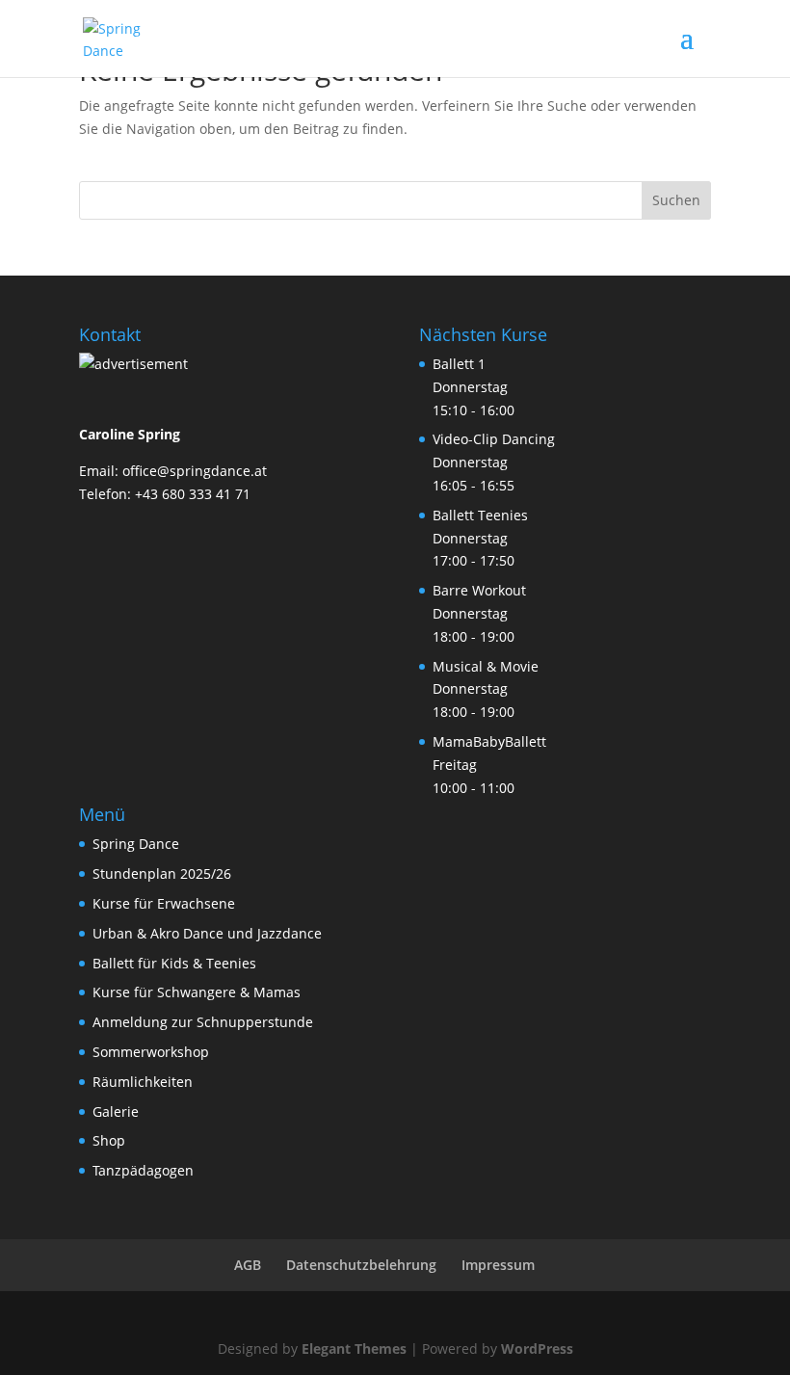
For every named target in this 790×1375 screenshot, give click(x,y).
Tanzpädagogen (143, 1170)
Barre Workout (479, 590)
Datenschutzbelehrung (361, 1265)
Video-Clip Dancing (494, 439)
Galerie (115, 1111)
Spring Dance (135, 843)
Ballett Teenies (480, 515)
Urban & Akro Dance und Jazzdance (207, 933)
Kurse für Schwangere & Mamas (196, 992)
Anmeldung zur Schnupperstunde (202, 1022)
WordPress (537, 1348)
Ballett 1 (459, 364)
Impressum (498, 1265)
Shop (108, 1140)
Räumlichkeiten (142, 1081)
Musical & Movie (486, 666)
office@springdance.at (194, 471)
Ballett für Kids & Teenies (174, 963)
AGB (247, 1265)
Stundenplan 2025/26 (161, 873)
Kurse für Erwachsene (163, 903)
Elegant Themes (354, 1348)
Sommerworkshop (150, 1052)
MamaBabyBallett (489, 741)
